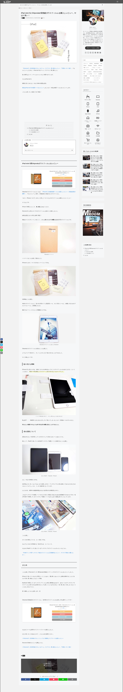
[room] (93, 53)
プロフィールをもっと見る (93, 47)
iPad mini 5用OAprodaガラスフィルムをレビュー (41, 128)
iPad (24, 655)
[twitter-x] (88, 53)
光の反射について (35, 132)
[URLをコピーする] (72, 679)
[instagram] (90, 53)
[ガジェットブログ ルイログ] (7, 1)
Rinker (63, 174)
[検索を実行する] (101, 60)
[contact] (100, 53)
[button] (25, 679)
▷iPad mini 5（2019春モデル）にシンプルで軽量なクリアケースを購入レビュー (42, 638)
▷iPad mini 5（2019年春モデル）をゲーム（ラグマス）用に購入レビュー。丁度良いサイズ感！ (46, 647)
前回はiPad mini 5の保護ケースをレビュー (33, 87)
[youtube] (98, 53)
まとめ (30, 134)
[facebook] (86, 53)
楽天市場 (61, 180)
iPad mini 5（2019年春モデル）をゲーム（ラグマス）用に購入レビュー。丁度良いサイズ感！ (47, 68)
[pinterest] (95, 53)
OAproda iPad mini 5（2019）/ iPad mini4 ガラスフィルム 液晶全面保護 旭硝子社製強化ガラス (62, 172)
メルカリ (61, 619)
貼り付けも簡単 (34, 130)
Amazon (61, 177)
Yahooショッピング (61, 183)
